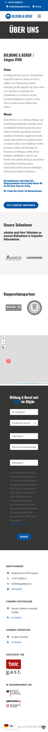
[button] (8, 361)
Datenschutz (32, 726)
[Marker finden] (3, 347)
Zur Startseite (16, 617)
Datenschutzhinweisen (19, 524)
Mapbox (17, 383)
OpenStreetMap (25, 383)
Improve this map (42, 383)
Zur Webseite (16, 642)
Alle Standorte (16, 589)
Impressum (21, 726)
